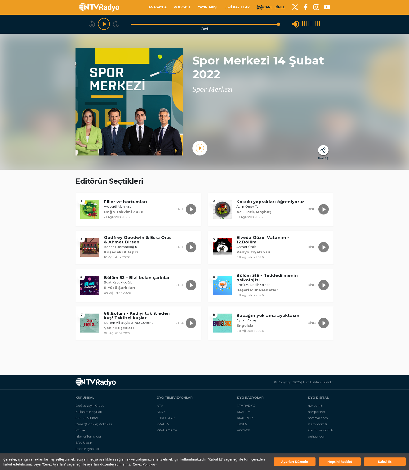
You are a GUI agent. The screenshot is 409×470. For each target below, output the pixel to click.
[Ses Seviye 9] (318, 24)
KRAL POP (245, 418)
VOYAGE (243, 430)
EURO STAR (166, 418)
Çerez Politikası (145, 464)
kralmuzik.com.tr (320, 430)
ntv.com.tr (316, 405)
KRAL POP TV (167, 430)
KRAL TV (163, 424)
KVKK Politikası (87, 418)
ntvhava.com (318, 418)
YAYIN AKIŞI (207, 7)
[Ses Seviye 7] (314, 24)
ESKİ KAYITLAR (237, 7)
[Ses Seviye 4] (308, 24)
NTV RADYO (246, 405)
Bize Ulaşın (84, 442)
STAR (161, 412)
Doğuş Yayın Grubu (90, 405)
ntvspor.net (316, 412)
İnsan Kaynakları (88, 449)
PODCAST (182, 7)
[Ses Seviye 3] (306, 24)
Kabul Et (384, 462)
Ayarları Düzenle (294, 462)
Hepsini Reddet (339, 462)
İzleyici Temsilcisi (88, 436)
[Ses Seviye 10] (319, 24)
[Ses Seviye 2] (304, 24)
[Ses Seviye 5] (310, 24)
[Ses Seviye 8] (316, 24)
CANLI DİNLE (274, 7)
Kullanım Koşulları (89, 412)
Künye (80, 430)
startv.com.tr (317, 424)
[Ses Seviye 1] (302, 24)
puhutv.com (317, 436)
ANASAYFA (157, 7)
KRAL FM (243, 412)
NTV (160, 405)
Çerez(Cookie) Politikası (94, 424)
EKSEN (242, 424)
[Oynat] (104, 24)
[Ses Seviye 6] (312, 24)
